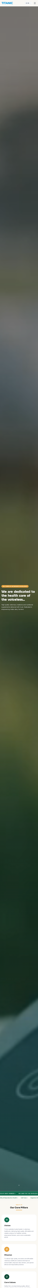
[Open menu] (35, 3)
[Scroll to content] (19, 1185)
